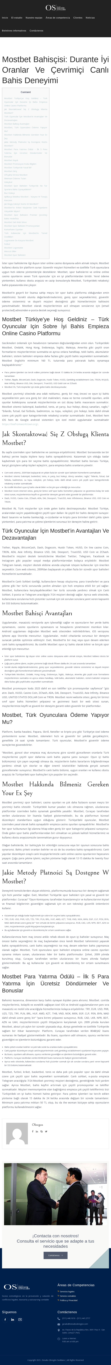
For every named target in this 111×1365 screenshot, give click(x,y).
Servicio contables (68, 1296)
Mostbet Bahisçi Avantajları (16, 123)
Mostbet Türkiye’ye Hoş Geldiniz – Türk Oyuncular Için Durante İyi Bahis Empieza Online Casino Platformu (25, 102)
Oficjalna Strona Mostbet (15, 174)
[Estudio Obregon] (55, 7)
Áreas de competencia (58, 18)
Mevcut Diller (10, 251)
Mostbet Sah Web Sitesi (15, 222)
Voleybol (8, 182)
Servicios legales (67, 1291)
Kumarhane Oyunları (13, 229)
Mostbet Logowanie (13, 247)
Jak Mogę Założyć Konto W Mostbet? (21, 204)
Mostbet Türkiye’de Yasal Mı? (18, 167)
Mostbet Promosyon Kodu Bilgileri (20, 163)
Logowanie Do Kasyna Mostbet (19, 240)
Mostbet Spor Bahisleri (15, 255)
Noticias (90, 18)
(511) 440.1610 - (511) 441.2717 (76, 1318)
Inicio (5, 18)
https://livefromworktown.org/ (20, 424)
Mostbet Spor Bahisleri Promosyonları (22, 225)
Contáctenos (36, 31)
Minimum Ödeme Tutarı (15, 178)
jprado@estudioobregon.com (75, 1324)
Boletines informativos (14, 31)
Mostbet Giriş (10, 171)
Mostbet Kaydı (11, 160)
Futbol (7, 244)
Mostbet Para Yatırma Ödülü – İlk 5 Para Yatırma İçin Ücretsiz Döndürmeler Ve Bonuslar (25, 153)
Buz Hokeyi (9, 193)
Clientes (77, 18)
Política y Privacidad (68, 1300)
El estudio (16, 18)
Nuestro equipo (34, 18)
